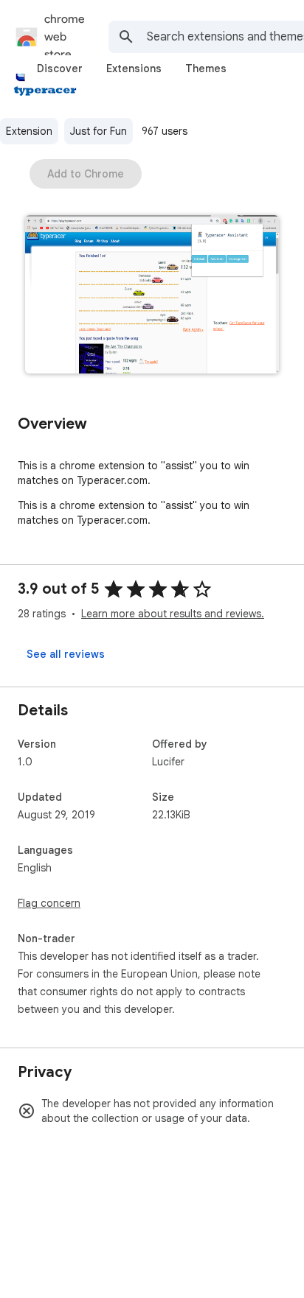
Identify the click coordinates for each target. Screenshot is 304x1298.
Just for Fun (98, 131)
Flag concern (49, 903)
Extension (29, 131)
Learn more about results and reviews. (172, 613)
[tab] (59, 68)
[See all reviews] (66, 654)
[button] (152, 295)
